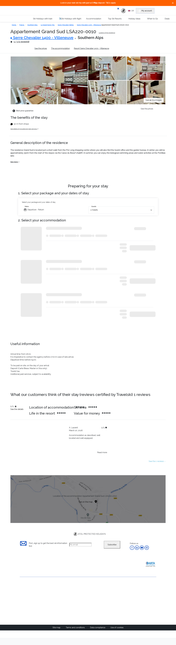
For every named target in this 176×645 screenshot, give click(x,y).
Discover (113, 4)
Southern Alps (32, 25)
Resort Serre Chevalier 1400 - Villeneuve (91, 48)
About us (24, 585)
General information (21, 48)
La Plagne (76, 605)
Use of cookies (117, 627)
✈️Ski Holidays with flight (70, 19)
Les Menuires (78, 617)
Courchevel (77, 597)
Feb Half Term (100, 594)
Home (14, 25)
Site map (57, 627)
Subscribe (112, 544)
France (22, 25)
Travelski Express (143, 587)
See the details (16, 409)
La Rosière (77, 611)
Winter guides (123, 591)
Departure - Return (35, 210)
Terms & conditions (28, 594)
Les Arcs (76, 608)
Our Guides (121, 585)
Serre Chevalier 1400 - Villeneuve (89, 25)
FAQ (22, 602)
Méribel (75, 594)
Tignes (75, 614)
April (96, 600)
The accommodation (60, 48)
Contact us (24, 590)
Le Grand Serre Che (48, 25)
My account (146, 11)
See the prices (40, 48)
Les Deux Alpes (79, 600)
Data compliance (98, 627)
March (97, 597)
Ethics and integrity (28, 606)
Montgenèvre (78, 602)
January (97, 591)
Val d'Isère (76, 591)
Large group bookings (29, 598)
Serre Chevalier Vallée (66, 25)
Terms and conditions (75, 627)
